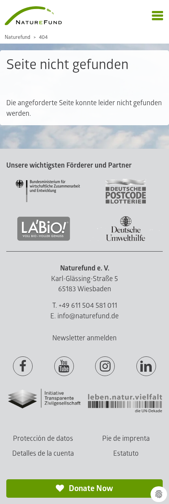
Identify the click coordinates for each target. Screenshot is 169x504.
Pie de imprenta (126, 439)
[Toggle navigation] (157, 16)
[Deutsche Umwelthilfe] (125, 240)
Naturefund (17, 37)
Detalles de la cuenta (43, 453)
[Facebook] (23, 366)
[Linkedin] (146, 366)
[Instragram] (105, 366)
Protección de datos (43, 439)
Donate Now (90, 488)
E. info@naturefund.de (84, 316)
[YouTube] (64, 366)
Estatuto (126, 453)
